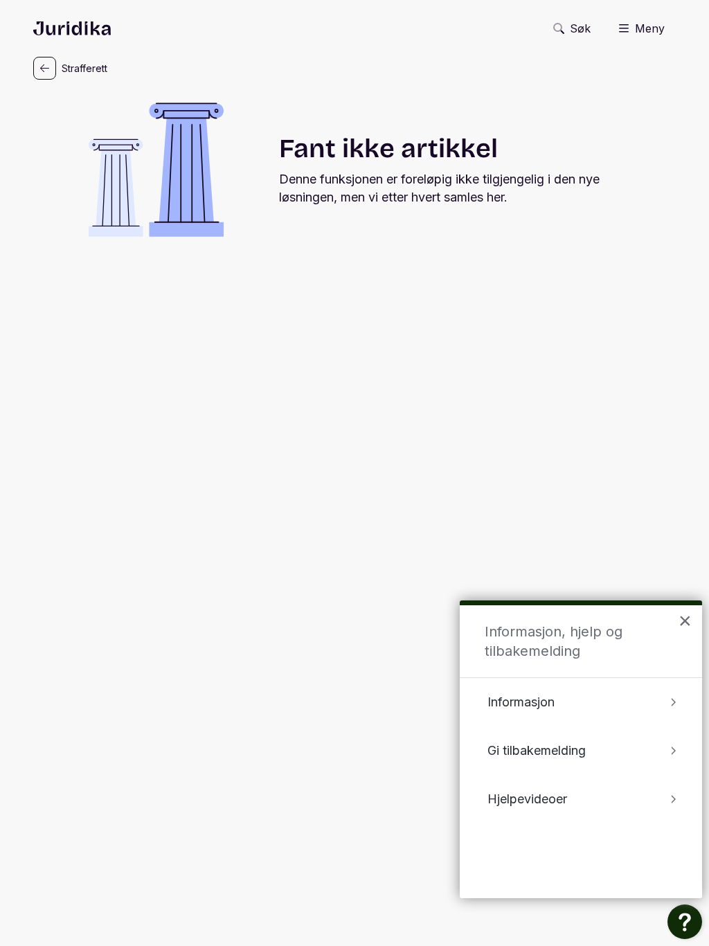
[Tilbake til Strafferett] (44, 68)
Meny (650, 28)
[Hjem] (72, 28)
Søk (580, 28)
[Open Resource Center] (684, 921)
